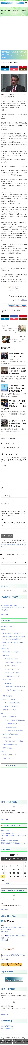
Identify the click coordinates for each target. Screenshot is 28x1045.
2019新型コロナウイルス (11, 659)
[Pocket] (14, 69)
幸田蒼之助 (21, 573)
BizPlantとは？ (9, 683)
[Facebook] (14, 67)
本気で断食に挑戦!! (11, 727)
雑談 (2, 713)
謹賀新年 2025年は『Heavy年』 (10, 840)
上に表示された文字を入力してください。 (13, 524)
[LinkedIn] (5, 69)
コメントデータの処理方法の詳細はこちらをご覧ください (14, 544)
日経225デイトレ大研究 (9, 710)
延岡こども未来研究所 (7, 1028)
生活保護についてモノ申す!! (12, 676)
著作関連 (3, 629)
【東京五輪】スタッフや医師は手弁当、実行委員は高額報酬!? (17, 388)
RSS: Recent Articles (11, 825)
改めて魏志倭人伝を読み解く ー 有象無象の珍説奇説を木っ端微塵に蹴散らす (14, 638)
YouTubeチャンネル (6, 626)
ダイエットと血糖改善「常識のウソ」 (15, 720)
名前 (2, 488)
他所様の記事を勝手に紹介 (10, 744)
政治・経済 (14, 62)
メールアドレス (6, 496)
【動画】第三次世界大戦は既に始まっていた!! (13, 843)
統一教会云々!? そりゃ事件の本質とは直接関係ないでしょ (17, 423)
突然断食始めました (11, 723)
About (2, 751)
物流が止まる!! (5, 830)
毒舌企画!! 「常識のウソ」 (10, 717)
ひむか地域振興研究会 (7, 1026)
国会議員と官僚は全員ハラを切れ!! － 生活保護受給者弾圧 (17, 371)
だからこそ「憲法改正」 (11, 666)
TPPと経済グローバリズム (12, 669)
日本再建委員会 (14, 10)
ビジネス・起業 (7, 679)
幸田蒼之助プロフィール (9, 755)
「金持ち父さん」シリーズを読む (14, 741)
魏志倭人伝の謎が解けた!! (12, 706)
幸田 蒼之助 (24, 300)
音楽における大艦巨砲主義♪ (10, 734)
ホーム (4, 10)
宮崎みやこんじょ (7, 748)
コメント (3, 465)
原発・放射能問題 (7, 696)
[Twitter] (5, 67)
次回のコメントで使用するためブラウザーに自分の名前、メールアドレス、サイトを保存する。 (14, 513)
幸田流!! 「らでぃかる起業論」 (14, 730)
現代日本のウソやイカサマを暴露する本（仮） (14, 644)
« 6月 (7, 883)
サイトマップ (6, 758)
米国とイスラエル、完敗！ (8, 833)
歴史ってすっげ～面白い (9, 699)
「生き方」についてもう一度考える (15, 691)
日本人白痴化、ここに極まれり (11, 652)
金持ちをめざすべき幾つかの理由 (15, 686)
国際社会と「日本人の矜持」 (12, 673)
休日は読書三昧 (7, 737)
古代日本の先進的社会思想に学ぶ (12, 633)
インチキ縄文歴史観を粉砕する (13, 703)
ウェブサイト (5, 504)
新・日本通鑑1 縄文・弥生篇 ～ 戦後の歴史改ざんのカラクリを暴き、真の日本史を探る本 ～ (14, 608)
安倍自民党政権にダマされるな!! (13, 662)
